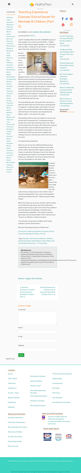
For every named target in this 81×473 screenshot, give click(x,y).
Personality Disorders (38, 405)
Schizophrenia (57, 383)
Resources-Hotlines (15, 432)
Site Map (11, 461)
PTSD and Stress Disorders (62, 374)
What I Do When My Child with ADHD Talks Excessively (67, 90)
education (26, 238)
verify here (52, 424)
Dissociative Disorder (37, 376)
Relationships (57, 379)
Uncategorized (11, 79)
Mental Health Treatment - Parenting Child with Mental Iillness (10, 153)
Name (20, 328)
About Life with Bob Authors (9, 169)
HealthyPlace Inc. (23, 472)
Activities (9, 86)
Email (20, 336)
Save (21, 355)
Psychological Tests (15, 441)
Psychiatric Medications (16, 422)
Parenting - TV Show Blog (37, 243)
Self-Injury (56, 393)
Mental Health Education (9, 141)
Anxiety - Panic (13, 393)
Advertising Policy (67, 461)
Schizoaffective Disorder (61, 402)
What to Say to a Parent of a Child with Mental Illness (66, 101)
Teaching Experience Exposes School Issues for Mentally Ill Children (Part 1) (27, 292)
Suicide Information (15, 437)
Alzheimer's (12, 388)
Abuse (10, 374)
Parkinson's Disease (37, 401)
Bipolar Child (10, 117)
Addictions (12, 383)
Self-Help (55, 388)
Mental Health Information (17, 427)
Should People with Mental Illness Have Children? (67, 65)
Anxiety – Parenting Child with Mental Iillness (9, 105)
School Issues (10, 36)
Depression (12, 402)
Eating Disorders (36, 381)
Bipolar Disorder (14, 398)
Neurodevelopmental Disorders (38, 391)
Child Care (9, 120)
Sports (8, 72)
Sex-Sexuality (57, 398)
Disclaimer (57, 461)
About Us (17, 461)
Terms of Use (39, 461)
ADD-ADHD (12, 379)
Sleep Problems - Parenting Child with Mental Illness (10, 65)
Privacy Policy (48, 461)
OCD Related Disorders (38, 396)
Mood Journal (13, 446)
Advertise (32, 461)
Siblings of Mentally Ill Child (9, 50)
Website (21, 345)
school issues (34, 238)
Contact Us (24, 461)
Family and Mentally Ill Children (9, 129)
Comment (22, 310)
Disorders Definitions (15, 418)
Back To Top (10, 359)
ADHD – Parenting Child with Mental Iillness (9, 93)
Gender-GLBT (35, 386)
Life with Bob (64, 46)
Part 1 (32, 36)
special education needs (27, 241)
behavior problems (46, 238)
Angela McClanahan (42, 32)
